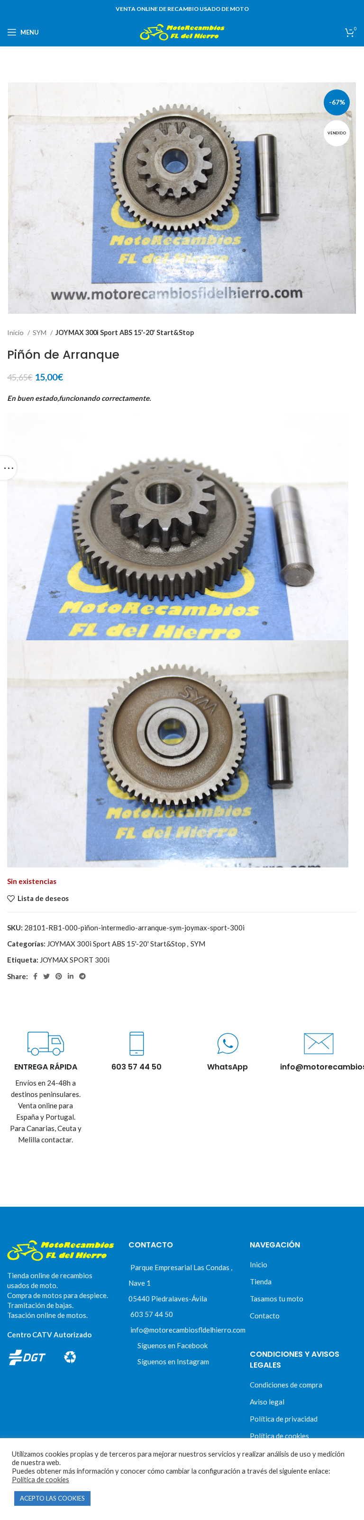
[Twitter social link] (46, 976)
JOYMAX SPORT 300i (74, 959)
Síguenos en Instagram (173, 1361)
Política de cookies (279, 1436)
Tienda (261, 1281)
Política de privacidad (284, 1418)
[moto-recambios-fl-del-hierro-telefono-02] (136, 1043)
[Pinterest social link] (59, 976)
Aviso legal (267, 1401)
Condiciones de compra (286, 1384)
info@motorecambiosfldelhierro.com (188, 1330)
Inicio (16, 332)
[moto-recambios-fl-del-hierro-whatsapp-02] (227, 1043)
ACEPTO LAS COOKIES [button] (52, 1498)
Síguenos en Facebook (172, 1345)
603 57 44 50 (151, 1314)
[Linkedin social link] (70, 976)
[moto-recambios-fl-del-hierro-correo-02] (318, 1043)
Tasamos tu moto (276, 1298)
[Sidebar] (8, 468)
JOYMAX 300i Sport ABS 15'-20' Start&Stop (124, 332)
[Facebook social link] (35, 976)
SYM (40, 332)
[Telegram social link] (82, 976)
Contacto (265, 1315)
